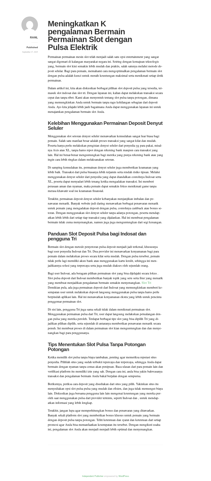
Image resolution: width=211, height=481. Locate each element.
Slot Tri (146, 282)
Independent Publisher (92, 476)
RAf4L (34, 37)
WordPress (124, 476)
